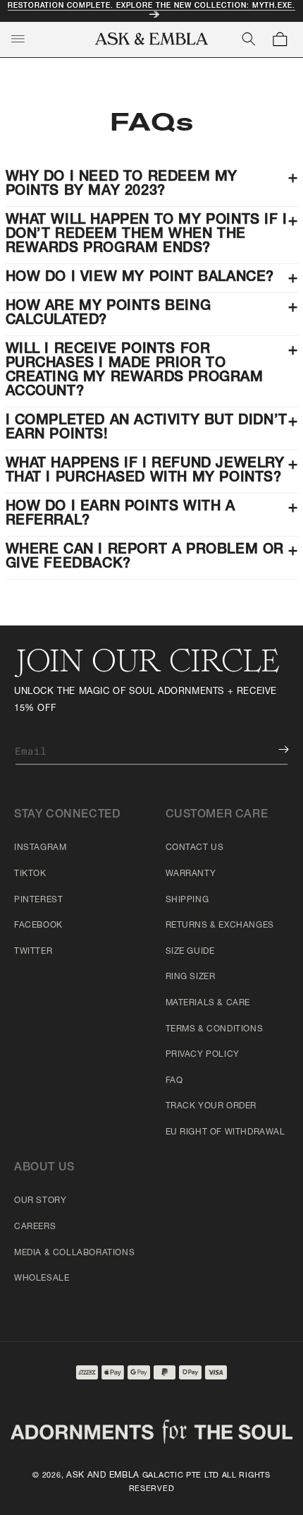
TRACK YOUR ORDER (211, 1106)
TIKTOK (30, 874)
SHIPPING (187, 900)
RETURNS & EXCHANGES (220, 925)
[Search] (248, 38)
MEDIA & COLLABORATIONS (74, 1253)
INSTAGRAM (40, 848)
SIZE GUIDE (190, 951)
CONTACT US (195, 848)
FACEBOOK (38, 925)
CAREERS (35, 1227)
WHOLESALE (41, 1278)
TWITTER (33, 951)
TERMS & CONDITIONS (215, 1029)
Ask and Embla (103, 1475)
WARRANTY (191, 874)
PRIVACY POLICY (203, 1054)
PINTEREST (38, 900)
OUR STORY (40, 1201)
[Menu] (17, 38)
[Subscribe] (273, 749)
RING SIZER (191, 977)
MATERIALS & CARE (208, 1003)
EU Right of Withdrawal (225, 1132)
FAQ (174, 1081)
